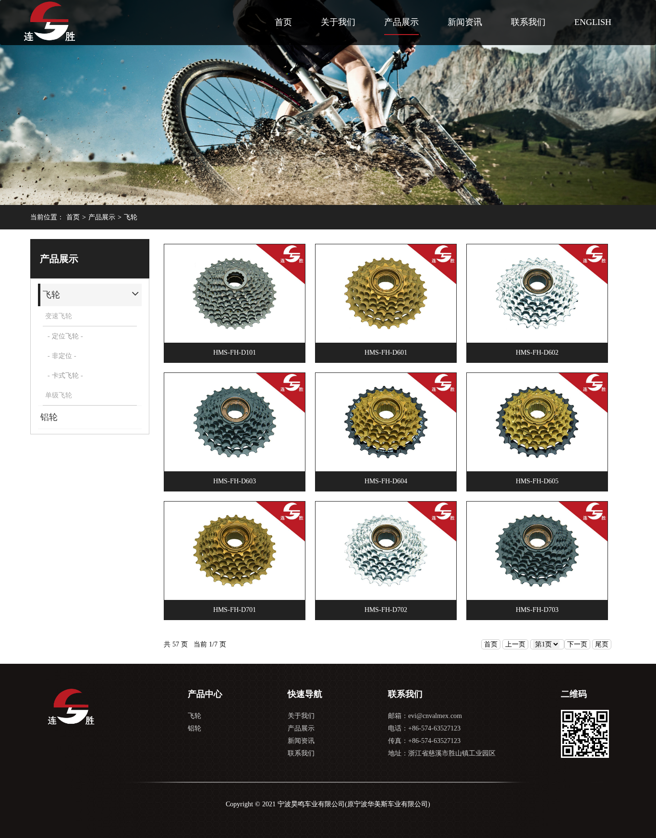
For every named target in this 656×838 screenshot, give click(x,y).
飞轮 (130, 217)
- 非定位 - (62, 355)
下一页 (577, 644)
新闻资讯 (465, 22)
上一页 (515, 644)
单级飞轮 (58, 395)
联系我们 (528, 22)
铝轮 (194, 728)
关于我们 (338, 22)
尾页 (601, 644)
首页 (283, 22)
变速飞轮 (58, 316)
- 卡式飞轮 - (65, 375)
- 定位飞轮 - (65, 336)
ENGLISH (592, 22)
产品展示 (401, 22)
